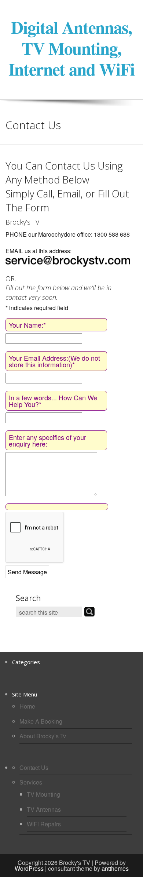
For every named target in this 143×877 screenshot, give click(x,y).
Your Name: (27, 325)
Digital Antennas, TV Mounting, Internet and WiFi (71, 47)
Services (30, 782)
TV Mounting (43, 794)
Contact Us (33, 767)
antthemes (115, 868)
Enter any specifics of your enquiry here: (47, 440)
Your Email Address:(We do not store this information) (54, 361)
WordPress (29, 868)
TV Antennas (44, 809)
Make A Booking (40, 721)
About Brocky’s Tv (42, 736)
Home (27, 706)
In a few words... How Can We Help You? (53, 401)
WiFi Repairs (44, 824)
